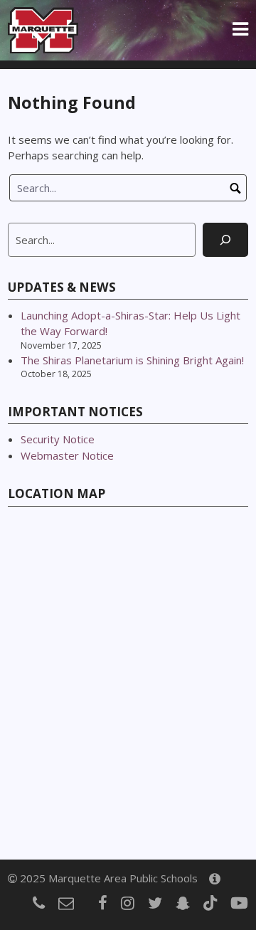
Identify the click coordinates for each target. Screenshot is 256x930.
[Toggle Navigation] (240, 29)
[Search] (225, 240)
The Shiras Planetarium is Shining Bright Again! (132, 360)
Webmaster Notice (67, 455)
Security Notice (58, 439)
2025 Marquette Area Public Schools (107, 878)
